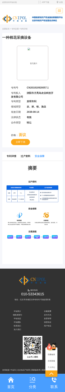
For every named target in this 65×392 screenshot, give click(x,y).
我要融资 (51, 354)
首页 (11, 387)
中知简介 (17, 311)
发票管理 (47, 318)
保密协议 (47, 322)
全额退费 (47, 311)
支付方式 (47, 315)
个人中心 (51, 367)
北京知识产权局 (23, 370)
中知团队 (17, 322)
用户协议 (47, 326)
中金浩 (13, 370)
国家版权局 (35, 370)
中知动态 (17, 318)
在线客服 (51, 361)
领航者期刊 (17, 315)
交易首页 (6, 29)
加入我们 (17, 329)
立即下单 (20, 142)
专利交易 (15, 29)
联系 (54, 387)
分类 (32, 387)
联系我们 (17, 326)
